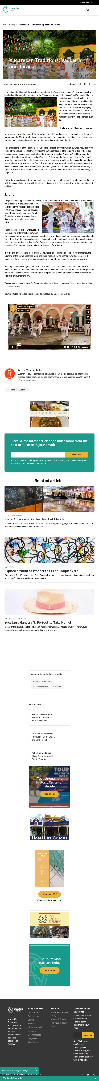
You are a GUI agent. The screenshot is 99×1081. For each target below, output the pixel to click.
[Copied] (79, 85)
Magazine (32, 1038)
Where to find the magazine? (49, 900)
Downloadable (34, 1035)
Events (31, 1023)
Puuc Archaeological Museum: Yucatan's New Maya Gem (42, 717)
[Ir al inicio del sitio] (11, 12)
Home (5, 25)
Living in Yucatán (35, 1027)
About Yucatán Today (42, 681)
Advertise (84, 2)
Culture (31, 1020)
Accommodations (40, 687)
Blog (13, 25)
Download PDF (50, 894)
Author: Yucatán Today (30, 370)
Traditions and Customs (16, 390)
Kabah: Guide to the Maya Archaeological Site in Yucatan (42, 756)
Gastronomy (33, 1016)
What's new (33, 1042)
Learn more (49, 970)
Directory (32, 1031)
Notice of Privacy (58, 1019)
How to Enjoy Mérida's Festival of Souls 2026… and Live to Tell (43, 737)
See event (49, 794)
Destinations (33, 1012)
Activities (57, 687)
